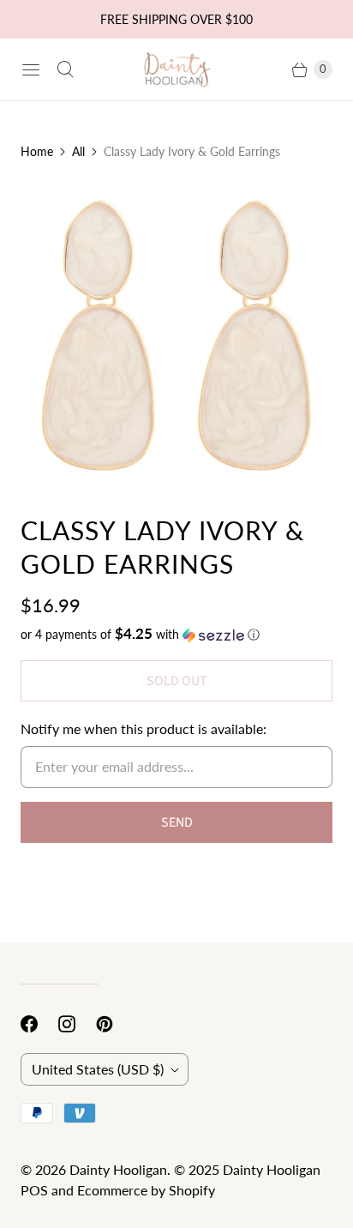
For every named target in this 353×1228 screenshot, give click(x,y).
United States (98, 1069)
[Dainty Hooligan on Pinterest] (115, 1024)
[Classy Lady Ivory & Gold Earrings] (176, 337)
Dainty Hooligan (118, 1169)
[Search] (65, 69)
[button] (176, 634)
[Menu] (31, 69)
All (78, 151)
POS (34, 1190)
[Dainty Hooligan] (176, 69)
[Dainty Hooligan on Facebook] (39, 1024)
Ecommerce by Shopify (146, 1190)
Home (37, 151)
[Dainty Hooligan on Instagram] (77, 1024)
